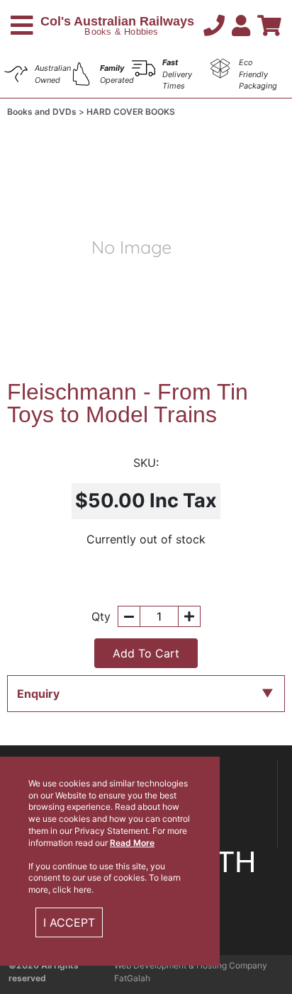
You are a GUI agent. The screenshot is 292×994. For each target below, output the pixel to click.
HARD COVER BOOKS (130, 111)
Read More (132, 842)
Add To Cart (146, 653)
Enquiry (38, 694)
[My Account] (244, 25)
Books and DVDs (43, 111)
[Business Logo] (118, 24)
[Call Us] (217, 25)
